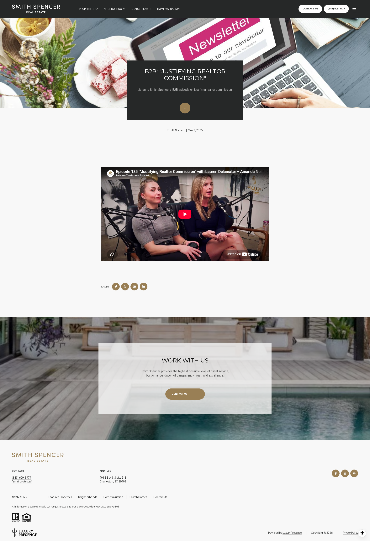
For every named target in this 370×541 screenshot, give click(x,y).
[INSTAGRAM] (345, 473)
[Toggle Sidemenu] (354, 9)
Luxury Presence (292, 532)
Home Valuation (168, 8)
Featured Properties (60, 497)
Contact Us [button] (310, 8)
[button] (185, 394)
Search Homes (141, 8)
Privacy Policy (350, 532)
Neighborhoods (114, 8)
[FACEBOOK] (336, 473)
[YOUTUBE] (354, 473)
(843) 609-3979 (336, 8)
